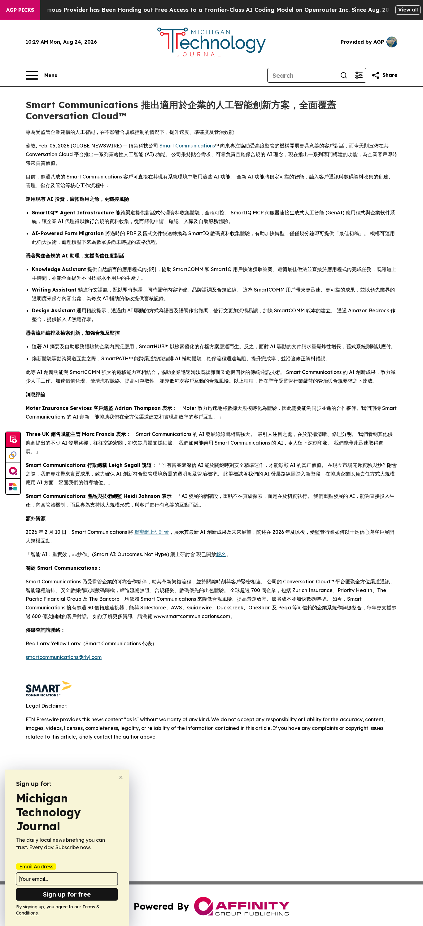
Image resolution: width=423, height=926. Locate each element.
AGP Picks (20, 10)
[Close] (121, 777)
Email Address (36, 866)
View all (408, 10)
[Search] (343, 75)
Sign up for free (67, 894)
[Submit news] (13, 440)
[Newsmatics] (13, 486)
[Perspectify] (13, 455)
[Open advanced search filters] (358, 75)
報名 (221, 554)
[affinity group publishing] (13, 471)
